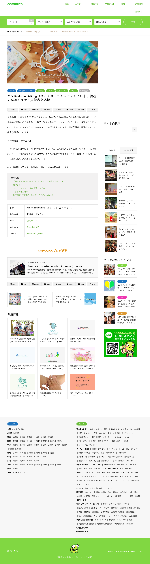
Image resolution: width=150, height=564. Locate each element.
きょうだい (101, 457)
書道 (99, 441)
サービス (79, 472)
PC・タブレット (85, 441)
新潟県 (19, 449)
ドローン (111, 433)
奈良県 (15, 453)
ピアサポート (128, 504)
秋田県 (36, 437)
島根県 (15, 457)
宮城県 (50, 437)
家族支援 (95, 512)
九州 (9, 465)
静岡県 (57, 445)
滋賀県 (52, 453)
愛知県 (11, 449)
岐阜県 (64, 445)
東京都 (15, 441)
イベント (79, 488)
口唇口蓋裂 (125, 449)
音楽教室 (112, 429)
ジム (102, 476)
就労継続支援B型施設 (104, 524)
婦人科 (115, 492)
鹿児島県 (30, 465)
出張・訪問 (125, 472)
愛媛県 (22, 461)
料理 (93, 437)
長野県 (15, 445)
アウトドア (108, 488)
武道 (91, 429)
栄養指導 (117, 496)
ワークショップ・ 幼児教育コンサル (29, 188)
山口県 (22, 457)
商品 (80, 484)
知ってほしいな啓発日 (84, 557)
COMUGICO (122, 551)
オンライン (94, 476)
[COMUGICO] (15, 4)
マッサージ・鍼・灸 (105, 496)
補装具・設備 (81, 500)
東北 (9, 437)
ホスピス (88, 492)
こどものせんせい (20, 192)
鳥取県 (29, 457)
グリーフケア (104, 508)
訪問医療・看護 (89, 496)
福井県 (36, 445)
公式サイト (32, 220)
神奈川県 (37, 441)
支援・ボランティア (83, 504)
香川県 (36, 461)
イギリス (24, 472)
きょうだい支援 (99, 516)
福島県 (15, 437)
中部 (9, 445)
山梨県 (50, 445)
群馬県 (59, 441)
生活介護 (129, 524)
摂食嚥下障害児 (84, 453)
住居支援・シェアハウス (118, 520)
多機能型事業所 (109, 465)
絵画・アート (108, 437)
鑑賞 (136, 476)
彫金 (126, 429)
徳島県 (29, 461)
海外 (9, 472)
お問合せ (139, 12)
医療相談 (97, 492)
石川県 (22, 445)
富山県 (43, 445)
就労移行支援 (119, 524)
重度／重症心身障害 (114, 457)
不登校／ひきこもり (99, 449)
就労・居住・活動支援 (84, 520)
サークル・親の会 (83, 449)
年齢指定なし (84, 91)
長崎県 (45, 465)
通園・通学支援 (134, 508)
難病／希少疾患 (94, 461)
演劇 (118, 433)
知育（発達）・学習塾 (120, 441)
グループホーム (100, 520)
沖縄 (9, 469)
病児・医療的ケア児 (108, 453)
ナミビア (16, 472)
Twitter (11, 551)
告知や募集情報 (82, 528)
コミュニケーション (122, 437)
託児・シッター (62, 91)
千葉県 (22, 441)
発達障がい (122, 453)
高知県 (15, 461)
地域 (67, 4)
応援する (70, 557)
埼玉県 (29, 441)
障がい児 (95, 453)
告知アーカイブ (82, 532)
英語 (94, 441)
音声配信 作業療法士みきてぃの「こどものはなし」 (35, 195)
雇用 (130, 520)
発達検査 (120, 465)
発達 (136, 492)
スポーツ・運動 (101, 429)
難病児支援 (130, 512)
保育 (104, 469)
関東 (9, 441)
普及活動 (98, 488)
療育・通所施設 (82, 465)
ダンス (120, 429)
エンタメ (102, 433)
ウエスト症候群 (118, 461)
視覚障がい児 (129, 457)
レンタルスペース (112, 480)
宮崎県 (59, 465)
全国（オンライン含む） (26, 91)
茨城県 (45, 441)
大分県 (22, 465)
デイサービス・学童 (115, 469)
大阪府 (30, 453)
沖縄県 (15, 469)
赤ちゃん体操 (135, 429)
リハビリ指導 (128, 496)
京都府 (38, 453)
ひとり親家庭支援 (85, 516)
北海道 (12, 91)
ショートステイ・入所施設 (117, 516)
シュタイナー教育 (90, 433)
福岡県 (52, 465)
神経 (80, 496)
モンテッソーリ (127, 433)
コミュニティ (90, 472)
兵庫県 (45, 453)
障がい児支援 (83, 508)
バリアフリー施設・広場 (95, 480)
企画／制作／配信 (103, 472)
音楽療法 (97, 469)
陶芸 (99, 437)
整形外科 (123, 492)
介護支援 (93, 508)
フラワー (106, 441)
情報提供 (40, 91)
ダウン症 (129, 461)
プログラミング (84, 437)
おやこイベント (19, 185)
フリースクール (95, 465)
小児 (130, 492)
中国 (9, 457)
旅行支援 (134, 472)
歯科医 (137, 496)
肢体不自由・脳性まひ (87, 457)
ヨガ (50, 91)
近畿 (9, 453)
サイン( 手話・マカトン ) (88, 445)
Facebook (14, 551)
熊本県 (15, 465)
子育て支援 (105, 512)
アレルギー (135, 449)
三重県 (29, 445)
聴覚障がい (83, 461)
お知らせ (125, 4)
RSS (17, 551)
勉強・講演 (89, 488)
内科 (109, 492)
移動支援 (123, 508)
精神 (104, 492)
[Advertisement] (120, 81)
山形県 (22, 437)
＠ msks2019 (33, 227)
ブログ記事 (109, 4)
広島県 (43, 457)
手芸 (80, 433)
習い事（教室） (82, 429)
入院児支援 (133, 516)
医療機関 (79, 492)
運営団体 (139, 4)
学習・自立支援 (84, 512)
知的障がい (106, 461)
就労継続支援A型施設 (86, 524)
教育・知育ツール (126, 476)
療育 (80, 469)
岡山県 (36, 457)
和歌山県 (23, 453)
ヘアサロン (125, 480)
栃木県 (52, 441)
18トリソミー (114, 449)
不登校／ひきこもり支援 (112, 504)
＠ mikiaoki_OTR (35, 233)
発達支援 (128, 469)
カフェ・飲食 (83, 476)
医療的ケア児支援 (117, 512)
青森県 (29, 437)
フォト (73, 91)
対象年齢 (95, 4)
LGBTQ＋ (97, 504)
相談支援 (114, 508)
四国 (9, 461)
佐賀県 (38, 465)
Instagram (8, 551)
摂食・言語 (88, 469)
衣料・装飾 (135, 480)
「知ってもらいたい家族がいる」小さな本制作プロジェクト (38, 181)
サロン (81, 480)
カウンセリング (131, 465)
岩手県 (43, 437)
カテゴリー (79, 4)
